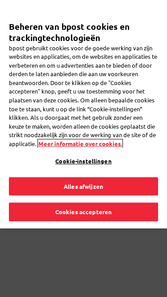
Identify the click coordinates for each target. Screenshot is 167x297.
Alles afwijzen (83, 186)
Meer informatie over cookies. (80, 143)
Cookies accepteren (83, 212)
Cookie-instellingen (83, 161)
